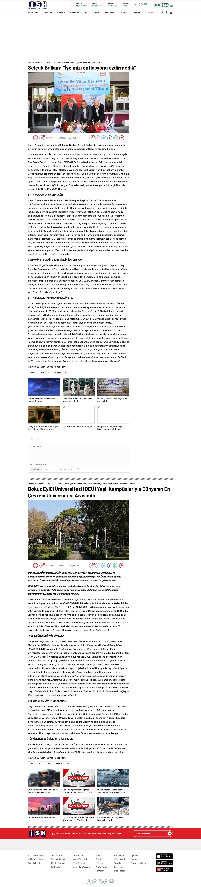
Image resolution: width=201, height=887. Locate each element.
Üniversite (59, 764)
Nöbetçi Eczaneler (58, 863)
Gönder (36, 469)
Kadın (96, 12)
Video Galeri (119, 859)
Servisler (47, 12)
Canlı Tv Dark (56, 855)
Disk (42, 373)
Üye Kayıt (135, 859)
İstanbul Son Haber (35, 62)
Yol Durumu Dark (35, 859)
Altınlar (99, 855)
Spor (86, 12)
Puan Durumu (79, 863)
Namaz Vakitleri (80, 859)
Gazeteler (149, 12)
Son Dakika (33, 12)
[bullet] (65, 469)
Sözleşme (57, 373)
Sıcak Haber (119, 870)
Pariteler (100, 870)
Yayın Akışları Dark (58, 859)
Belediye (33, 373)
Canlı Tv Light (34, 863)
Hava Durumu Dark (36, 855)
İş (48, 373)
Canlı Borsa (78, 855)
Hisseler (99, 863)
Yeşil (68, 764)
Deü (40, 764)
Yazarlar (136, 12)
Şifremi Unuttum (138, 863)
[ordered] (61, 469)
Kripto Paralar (102, 867)
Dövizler (99, 859)
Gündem (61, 12)
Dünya (48, 764)
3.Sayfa (48, 62)
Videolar (123, 12)
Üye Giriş (135, 855)
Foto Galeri (109, 12)
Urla (67, 373)
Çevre (32, 764)
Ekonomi (74, 12)
